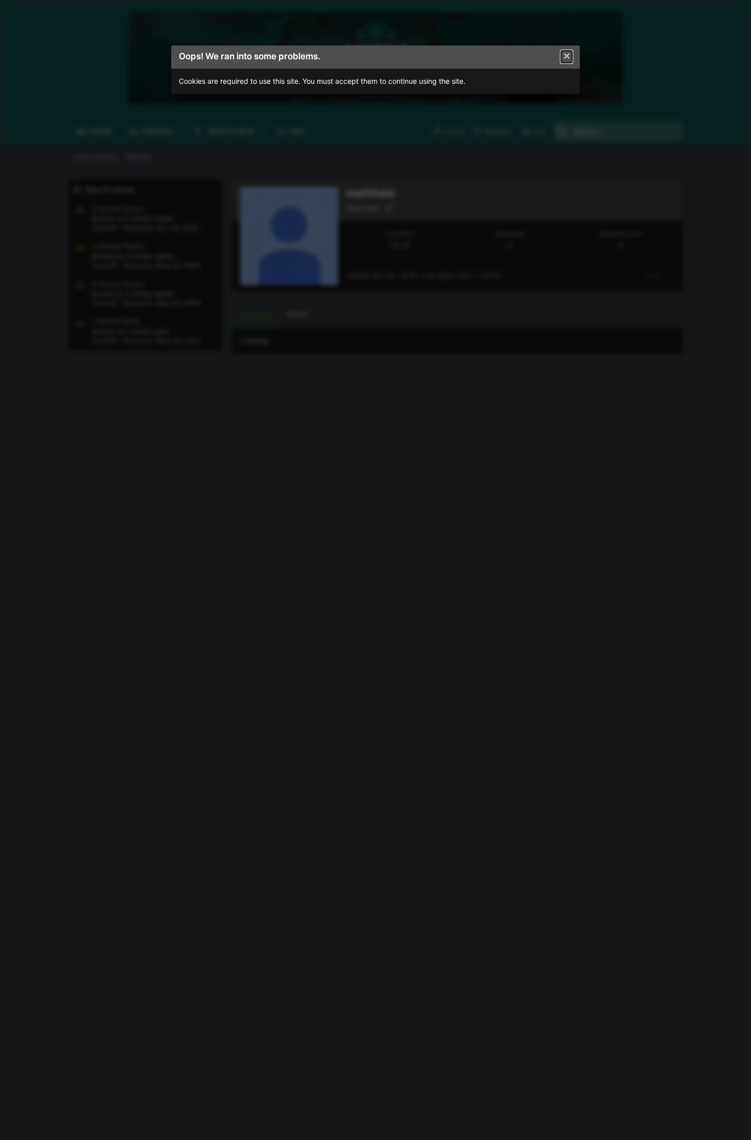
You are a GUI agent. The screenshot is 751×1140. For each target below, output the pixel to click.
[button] (566, 57)
